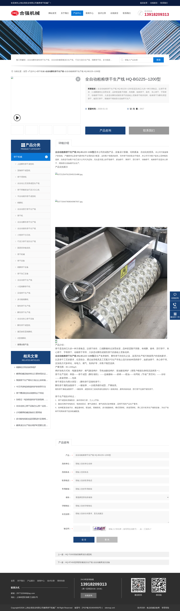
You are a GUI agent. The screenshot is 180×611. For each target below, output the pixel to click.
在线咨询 (88, 595)
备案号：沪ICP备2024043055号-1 (88, 608)
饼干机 (20, 216)
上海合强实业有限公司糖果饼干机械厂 (34, 3)
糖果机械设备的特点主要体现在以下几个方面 (32, 374)
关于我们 (65, 13)
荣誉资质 (61, 581)
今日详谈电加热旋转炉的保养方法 (31, 386)
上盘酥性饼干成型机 (25, 164)
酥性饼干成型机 (23, 325)
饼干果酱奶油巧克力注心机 (28, 190)
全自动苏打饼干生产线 (26, 209)
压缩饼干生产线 (23, 293)
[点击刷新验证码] (99, 528)
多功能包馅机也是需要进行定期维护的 (32, 419)
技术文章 (102, 13)
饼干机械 (40, 71)
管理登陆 (165, 608)
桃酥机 (20, 203)
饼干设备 (21, 261)
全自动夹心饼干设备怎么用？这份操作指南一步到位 (32, 406)
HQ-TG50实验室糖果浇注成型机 (78, 554)
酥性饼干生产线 (23, 312)
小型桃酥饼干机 (23, 286)
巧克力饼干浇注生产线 (26, 241)
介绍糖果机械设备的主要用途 (29, 412)
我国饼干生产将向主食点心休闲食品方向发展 (32, 380)
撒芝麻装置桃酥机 (24, 332)
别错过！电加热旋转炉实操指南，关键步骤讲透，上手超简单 (32, 399)
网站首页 (52, 13)
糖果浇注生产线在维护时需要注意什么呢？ (32, 425)
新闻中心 (90, 13)
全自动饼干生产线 (24, 280)
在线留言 (154, 3)
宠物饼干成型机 (23, 170)
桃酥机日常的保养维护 (26, 367)
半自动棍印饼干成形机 (26, 196)
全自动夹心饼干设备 (25, 319)
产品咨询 (105, 130)
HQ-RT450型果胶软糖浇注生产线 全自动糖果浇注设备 (87, 562)
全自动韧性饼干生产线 (26, 228)
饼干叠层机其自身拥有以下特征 (30, 393)
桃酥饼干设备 (22, 267)
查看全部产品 (22, 344)
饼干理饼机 (22, 177)
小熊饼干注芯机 (23, 235)
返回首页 (143, 3)
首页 (25, 71)
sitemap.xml (110, 608)
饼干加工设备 (22, 274)
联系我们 (164, 3)
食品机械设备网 (153, 608)
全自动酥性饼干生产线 (26, 222)
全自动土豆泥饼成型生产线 (28, 183)
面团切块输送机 (23, 248)
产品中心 (77, 13)
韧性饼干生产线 (23, 306)
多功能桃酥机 (22, 299)
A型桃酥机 (21, 338)
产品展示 (31, 581)
